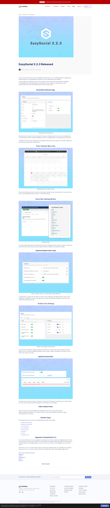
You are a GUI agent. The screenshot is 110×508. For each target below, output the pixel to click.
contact (26, 447)
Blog (74, 6)
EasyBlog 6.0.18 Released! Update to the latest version (58, 2)
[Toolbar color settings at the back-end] (46, 325)
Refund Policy (82, 494)
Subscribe (88, 477)
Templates (55, 6)
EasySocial (38, 69)
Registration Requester (26, 424)
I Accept (105, 505)
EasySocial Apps (68, 490)
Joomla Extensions (68, 486)
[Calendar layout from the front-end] (46, 168)
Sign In (88, 6)
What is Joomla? (54, 495)
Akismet (23, 433)
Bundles (63, 6)
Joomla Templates (68, 488)
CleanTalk (23, 431)
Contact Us (52, 490)
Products (47, 6)
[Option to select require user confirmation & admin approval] (46, 272)
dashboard (48, 443)
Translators (52, 494)
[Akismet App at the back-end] (46, 112)
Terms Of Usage (83, 490)
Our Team (52, 488)
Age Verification (25, 427)
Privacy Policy (28, 506)
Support (79, 6)
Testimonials (53, 492)
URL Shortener (25, 426)
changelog (30, 449)
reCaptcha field (25, 435)
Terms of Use (36, 506)
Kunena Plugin (24, 429)
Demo (68, 6)
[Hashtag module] (46, 221)
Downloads (52, 486)
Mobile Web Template (26, 422)
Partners (66, 492)
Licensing (81, 488)
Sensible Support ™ (83, 486)
